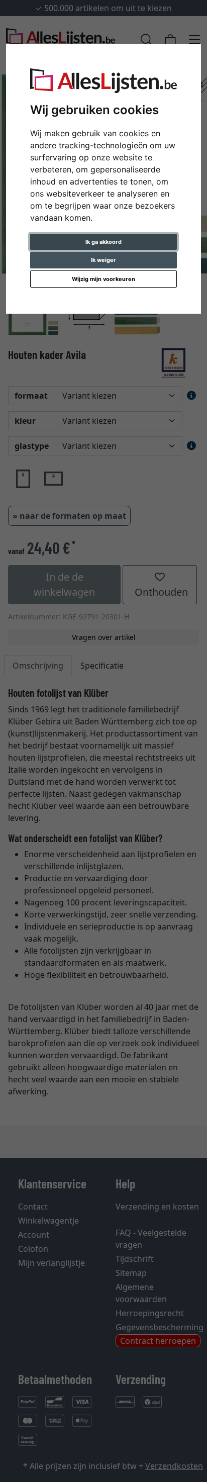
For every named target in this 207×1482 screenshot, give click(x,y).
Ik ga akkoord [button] (103, 241)
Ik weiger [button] (103, 259)
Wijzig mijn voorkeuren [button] (103, 279)
